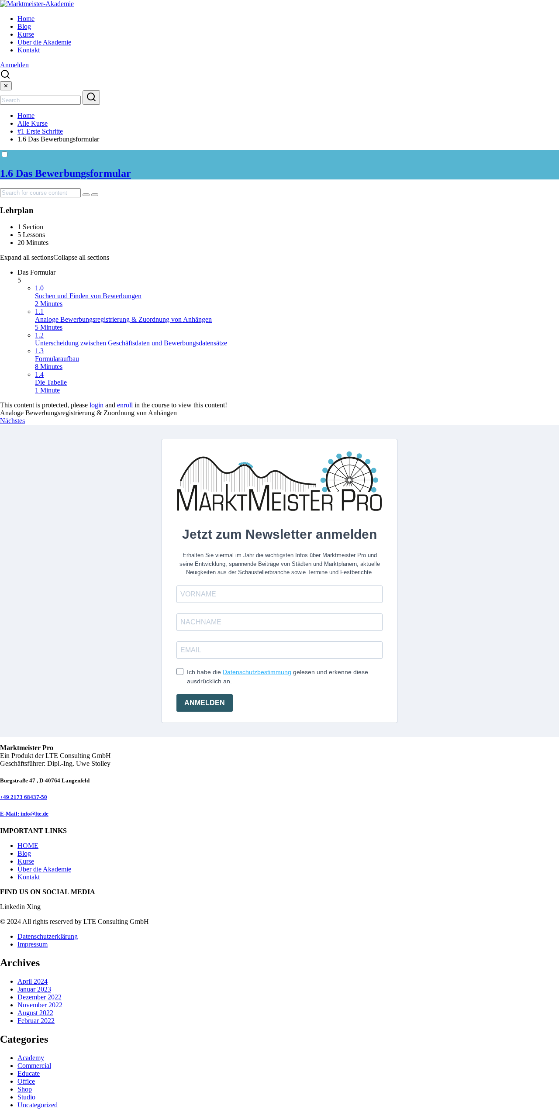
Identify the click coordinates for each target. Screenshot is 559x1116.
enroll (125, 405)
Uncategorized (37, 1105)
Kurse (25, 34)
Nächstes (12, 420)
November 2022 (39, 1005)
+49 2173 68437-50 (23, 797)
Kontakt (28, 50)
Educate (28, 1073)
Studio (26, 1097)
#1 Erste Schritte (40, 131)
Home (26, 18)
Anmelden (14, 65)
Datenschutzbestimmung (257, 671)
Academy (30, 1057)
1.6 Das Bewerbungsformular (65, 173)
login (97, 405)
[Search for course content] (86, 194)
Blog (24, 26)
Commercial (34, 1065)
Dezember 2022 (39, 997)
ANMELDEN (204, 702)
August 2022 (35, 1012)
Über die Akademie (44, 42)
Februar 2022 (36, 1020)
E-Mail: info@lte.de (24, 813)
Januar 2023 (34, 989)
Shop (24, 1089)
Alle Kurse (32, 123)
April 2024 (32, 981)
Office (26, 1081)
